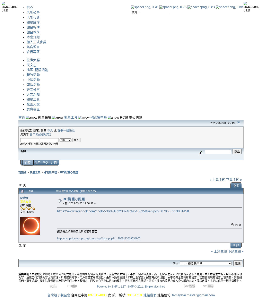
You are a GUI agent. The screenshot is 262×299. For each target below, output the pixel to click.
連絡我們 (150, 295)
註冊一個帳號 (66, 130)
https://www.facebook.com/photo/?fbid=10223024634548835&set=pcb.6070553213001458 (123, 211)
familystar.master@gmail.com (193, 295)
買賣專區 (33, 109)
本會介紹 (33, 37)
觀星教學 (33, 32)
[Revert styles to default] (229, 7)
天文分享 (33, 89)
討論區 (22, 172)
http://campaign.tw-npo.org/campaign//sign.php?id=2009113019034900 (98, 238)
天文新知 (33, 94)
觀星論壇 (33, 22)
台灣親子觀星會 (58, 295)
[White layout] (144, 7)
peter (24, 197)
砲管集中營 (98, 117)
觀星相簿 (33, 27)
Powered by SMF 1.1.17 (111, 286)
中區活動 (33, 80)
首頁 (30, 7)
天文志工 (33, 65)
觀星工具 (33, 99)
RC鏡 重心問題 (69, 172)
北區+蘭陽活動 (37, 70)
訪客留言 (33, 47)
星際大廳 (33, 60)
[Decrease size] (173, 7)
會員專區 (33, 52)
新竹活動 (33, 75)
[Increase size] (201, 7)
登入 (50, 130)
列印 (236, 185)
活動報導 (33, 17)
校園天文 (33, 104)
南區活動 (33, 84)
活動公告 (33, 12)
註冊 (54, 162)
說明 (38, 162)
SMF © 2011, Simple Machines (146, 286)
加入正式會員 (36, 42)
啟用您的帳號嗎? (40, 134)
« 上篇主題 (217, 179)
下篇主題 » (234, 179)
